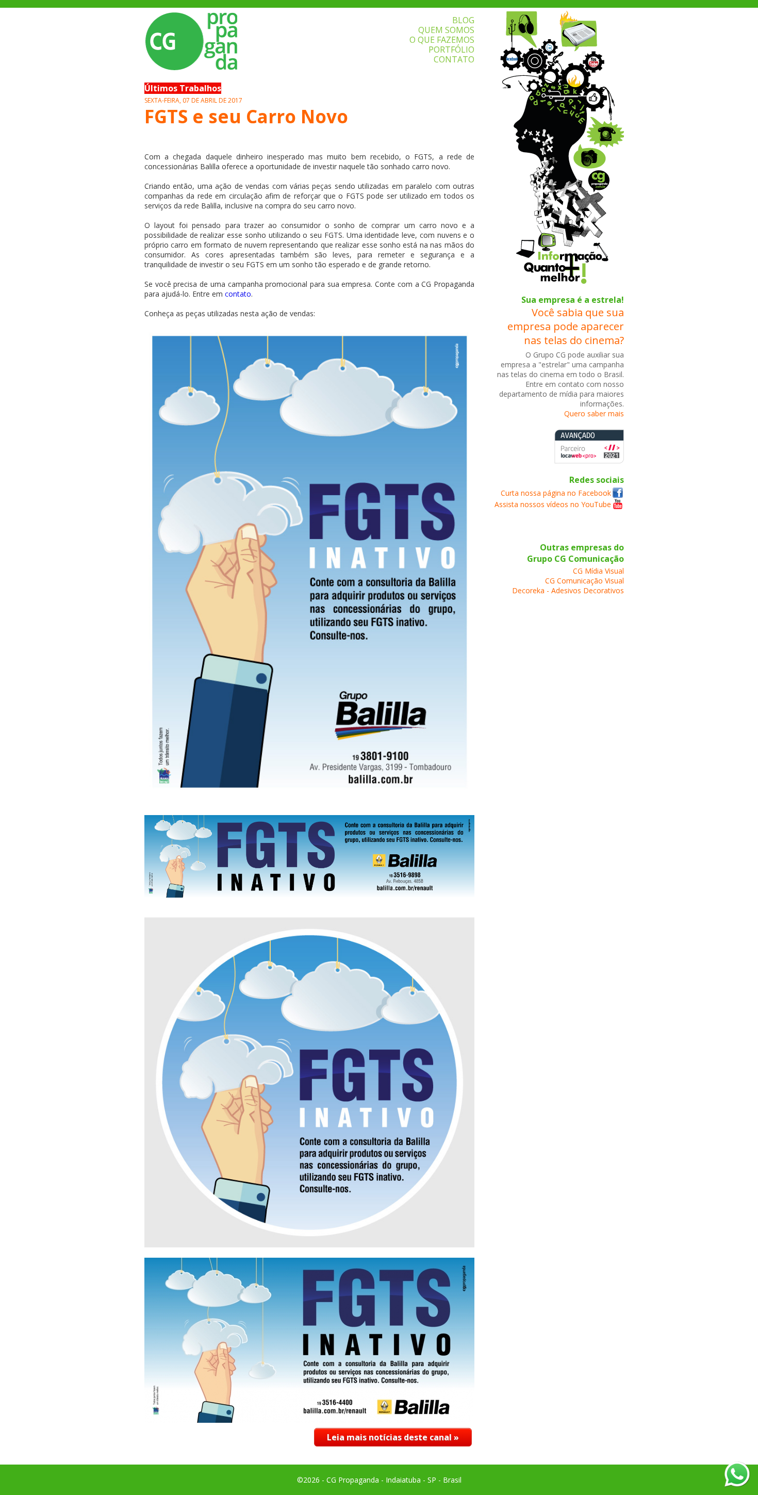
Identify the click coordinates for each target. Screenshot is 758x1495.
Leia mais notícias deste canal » (393, 1437)
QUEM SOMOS (446, 30)
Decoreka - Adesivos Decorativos (568, 590)
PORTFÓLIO (451, 49)
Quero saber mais (594, 413)
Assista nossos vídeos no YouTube (553, 504)
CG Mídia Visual (598, 571)
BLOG (463, 20)
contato (238, 294)
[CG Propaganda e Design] (618, 495)
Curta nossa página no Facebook (556, 493)
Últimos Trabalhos (182, 88)
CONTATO (454, 59)
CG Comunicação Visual (584, 581)
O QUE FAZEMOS (441, 39)
